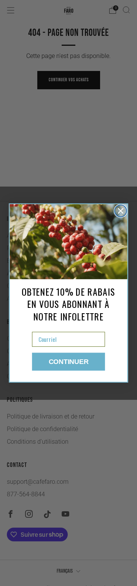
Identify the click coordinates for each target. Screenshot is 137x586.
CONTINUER (69, 361)
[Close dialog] (120, 211)
